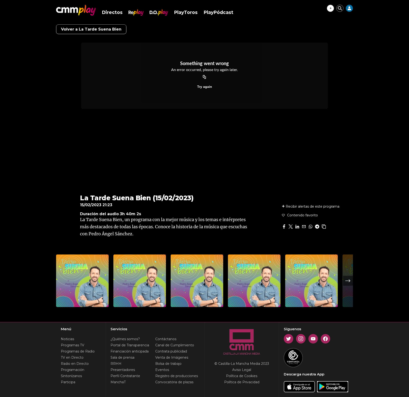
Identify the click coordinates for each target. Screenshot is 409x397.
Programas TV (72, 345)
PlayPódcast (218, 12)
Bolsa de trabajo (168, 363)
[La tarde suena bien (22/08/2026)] (82, 280)
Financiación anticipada (130, 351)
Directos (112, 12)
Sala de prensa (122, 357)
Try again (204, 87)
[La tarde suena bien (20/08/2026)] (254, 280)
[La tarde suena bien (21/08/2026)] (139, 280)
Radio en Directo (75, 363)
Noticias (67, 339)
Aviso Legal (241, 370)
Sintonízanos (71, 376)
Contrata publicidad (171, 351)
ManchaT (118, 382)
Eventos (162, 370)
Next (348, 281)
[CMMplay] (76, 10)
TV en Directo (72, 357)
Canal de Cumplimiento (174, 345)
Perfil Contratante (125, 376)
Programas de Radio (78, 351)
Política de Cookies (241, 376)
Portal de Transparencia (130, 345)
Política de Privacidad (241, 382)
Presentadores (123, 370)
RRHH (116, 363)
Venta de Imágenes (171, 357)
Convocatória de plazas (174, 382)
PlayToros (186, 12)
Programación (72, 370)
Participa (68, 382)
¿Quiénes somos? (125, 339)
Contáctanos (165, 339)
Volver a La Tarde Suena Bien (91, 29)
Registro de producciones (176, 376)
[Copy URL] (204, 77)
